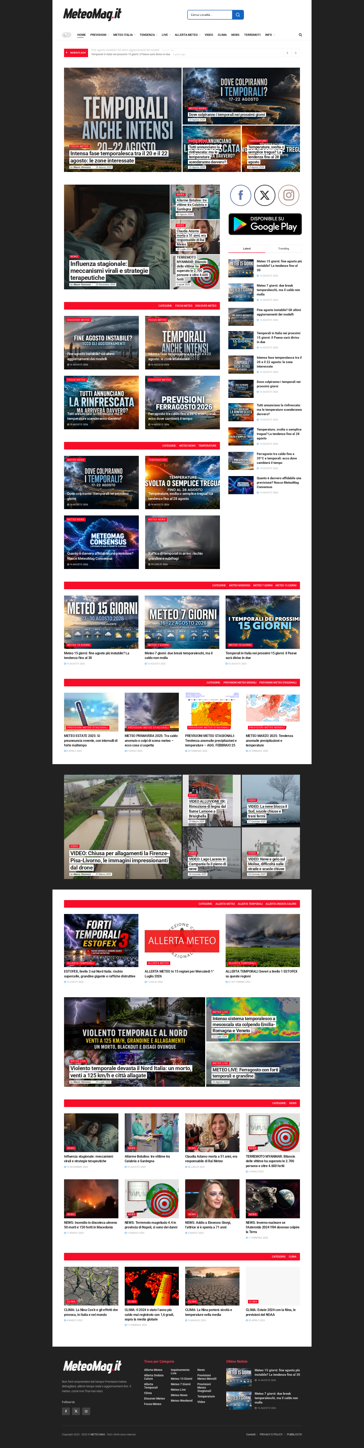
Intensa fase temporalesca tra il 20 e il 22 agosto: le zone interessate (279, 362)
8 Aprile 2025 (74, 751)
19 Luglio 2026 (159, 564)
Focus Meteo (183, 305)
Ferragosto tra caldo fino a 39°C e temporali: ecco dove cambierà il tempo (277, 458)
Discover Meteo (200, 146)
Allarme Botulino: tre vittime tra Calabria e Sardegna (192, 204)
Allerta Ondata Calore (281, 903)
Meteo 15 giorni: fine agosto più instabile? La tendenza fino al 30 (129, 52)
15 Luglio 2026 (74, 982)
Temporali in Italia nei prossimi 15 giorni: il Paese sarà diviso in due (266, 154)
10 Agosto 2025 (185, 214)
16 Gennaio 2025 (197, 874)
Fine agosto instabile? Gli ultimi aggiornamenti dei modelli (208, 157)
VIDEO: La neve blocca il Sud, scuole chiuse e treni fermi (267, 811)
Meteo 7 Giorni (199, 103)
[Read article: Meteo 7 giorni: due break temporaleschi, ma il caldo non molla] (182, 622)
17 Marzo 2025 (75, 1233)
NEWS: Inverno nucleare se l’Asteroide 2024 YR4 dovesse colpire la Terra (273, 1227)
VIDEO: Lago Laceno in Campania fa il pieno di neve (207, 864)
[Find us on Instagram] (86, 1411)
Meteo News (187, 445)
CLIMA (222, 34)
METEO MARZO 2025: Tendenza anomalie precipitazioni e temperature (269, 740)
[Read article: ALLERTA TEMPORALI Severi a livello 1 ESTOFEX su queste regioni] (263, 940)
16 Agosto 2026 (104, 167)
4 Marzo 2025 (74, 1320)
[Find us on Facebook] (66, 1411)
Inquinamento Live (180, 1371)
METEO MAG (98, 1434)
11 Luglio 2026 (220, 1036)
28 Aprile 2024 (256, 1320)
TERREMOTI (252, 34)
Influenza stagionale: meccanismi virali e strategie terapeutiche (109, 270)
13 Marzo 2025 (135, 1233)
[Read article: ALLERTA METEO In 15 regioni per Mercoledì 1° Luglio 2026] (182, 940)
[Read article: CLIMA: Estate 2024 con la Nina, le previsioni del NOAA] (273, 1286)
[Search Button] (300, 35)
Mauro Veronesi (82, 167)
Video (74, 846)
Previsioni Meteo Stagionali (277, 682)
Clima (292, 1256)
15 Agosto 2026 (78, 424)
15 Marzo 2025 (103, 874)
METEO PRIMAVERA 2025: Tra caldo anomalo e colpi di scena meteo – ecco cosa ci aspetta (151, 740)
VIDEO (209, 34)
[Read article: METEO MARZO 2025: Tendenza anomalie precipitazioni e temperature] (273, 712)
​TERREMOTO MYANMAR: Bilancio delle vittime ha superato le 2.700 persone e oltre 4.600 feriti (270, 1161)
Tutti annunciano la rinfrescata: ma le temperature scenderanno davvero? (279, 409)
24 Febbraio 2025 (197, 751)
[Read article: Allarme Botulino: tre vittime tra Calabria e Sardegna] (152, 1132)
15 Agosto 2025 (221, 1082)
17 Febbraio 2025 (258, 1237)
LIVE (165, 34)
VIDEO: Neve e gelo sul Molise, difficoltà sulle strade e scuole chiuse (266, 864)
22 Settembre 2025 (239, 982)
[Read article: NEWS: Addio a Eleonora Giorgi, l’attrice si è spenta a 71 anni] (212, 1198)
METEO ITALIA (123, 34)
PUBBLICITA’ (294, 1434)
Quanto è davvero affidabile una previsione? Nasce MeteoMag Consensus (279, 482)
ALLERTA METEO (186, 34)
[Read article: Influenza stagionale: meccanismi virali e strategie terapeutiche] (91, 1132)
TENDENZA (147, 34)
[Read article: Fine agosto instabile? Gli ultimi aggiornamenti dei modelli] (101, 342)
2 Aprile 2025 (183, 284)
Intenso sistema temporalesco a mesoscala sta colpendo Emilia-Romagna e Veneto (244, 1024)
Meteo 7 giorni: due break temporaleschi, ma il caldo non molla (278, 290)
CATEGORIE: (165, 305)
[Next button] (297, 120)
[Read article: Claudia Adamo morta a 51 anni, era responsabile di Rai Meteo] (212, 1132)
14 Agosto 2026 (159, 424)
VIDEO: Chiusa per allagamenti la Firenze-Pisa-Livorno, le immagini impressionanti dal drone (119, 860)
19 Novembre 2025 (105, 284)
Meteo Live (78, 1061)
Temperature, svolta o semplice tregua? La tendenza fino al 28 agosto (279, 434)
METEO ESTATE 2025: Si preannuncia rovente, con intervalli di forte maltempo (91, 740)
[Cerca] (238, 14)
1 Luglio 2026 (155, 982)
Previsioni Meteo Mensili (239, 682)
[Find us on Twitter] (76, 1411)
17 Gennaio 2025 (257, 821)
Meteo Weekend (239, 585)
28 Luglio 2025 (184, 249)
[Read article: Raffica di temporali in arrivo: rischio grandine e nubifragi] (182, 542)
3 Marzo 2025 (195, 1233)
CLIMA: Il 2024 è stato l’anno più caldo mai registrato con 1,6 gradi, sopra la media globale (149, 1314)
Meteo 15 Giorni (82, 146)
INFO (268, 34)
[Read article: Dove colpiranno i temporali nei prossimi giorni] (101, 482)
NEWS (235, 34)
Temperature (207, 445)
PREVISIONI (98, 34)
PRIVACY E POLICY (271, 1434)
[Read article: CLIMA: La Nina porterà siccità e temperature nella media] (212, 1286)
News (74, 256)
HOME (81, 34)
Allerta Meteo (225, 903)
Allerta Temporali (250, 903)
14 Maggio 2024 (196, 1320)
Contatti (251, 1434)
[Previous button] (67, 120)
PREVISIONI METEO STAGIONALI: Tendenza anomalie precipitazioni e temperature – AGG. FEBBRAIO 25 (211, 740)
